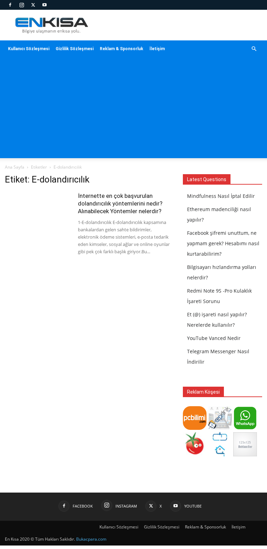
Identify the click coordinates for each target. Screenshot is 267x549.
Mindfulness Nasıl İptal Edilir (221, 196)
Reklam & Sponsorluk (121, 48)
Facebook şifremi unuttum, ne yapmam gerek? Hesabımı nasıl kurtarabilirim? (223, 243)
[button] (253, 49)
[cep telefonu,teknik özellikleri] (220, 428)
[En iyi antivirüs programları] (195, 428)
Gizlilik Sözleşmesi (75, 48)
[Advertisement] (133, 109)
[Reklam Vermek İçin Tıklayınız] (245, 454)
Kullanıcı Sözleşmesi (28, 48)
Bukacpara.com (91, 539)
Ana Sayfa (14, 167)
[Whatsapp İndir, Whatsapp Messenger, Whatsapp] (245, 428)
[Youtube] (44, 5)
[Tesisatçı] (220, 454)
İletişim (157, 48)
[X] (33, 5)
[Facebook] (10, 5)
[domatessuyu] (195, 454)
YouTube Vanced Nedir (214, 338)
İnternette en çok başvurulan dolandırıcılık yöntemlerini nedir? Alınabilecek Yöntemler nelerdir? (120, 203)
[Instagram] (21, 5)
